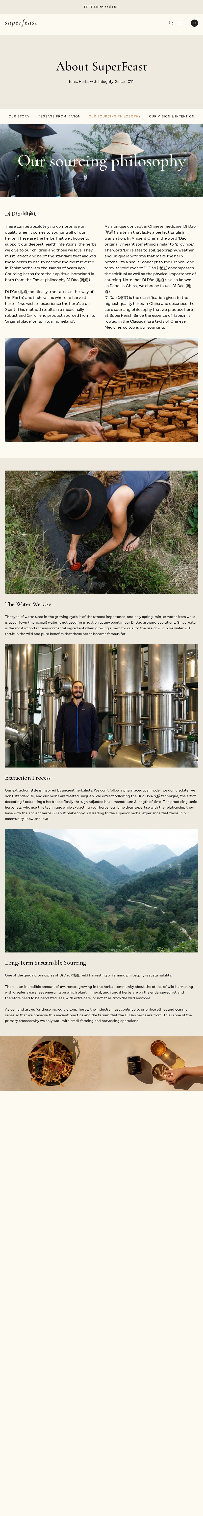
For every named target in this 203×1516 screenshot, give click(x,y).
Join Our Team (17, 1441)
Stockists (13, 1384)
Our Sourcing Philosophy (115, 116)
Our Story (19, 116)
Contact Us (64, 1417)
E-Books (39, 1393)
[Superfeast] (21, 22)
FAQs (58, 1376)
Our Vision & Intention (171, 116)
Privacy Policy (66, 1399)
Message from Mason (59, 116)
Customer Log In (68, 1408)
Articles (38, 1376)
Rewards (12, 1402)
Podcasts (39, 1384)
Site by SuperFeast (181, 1492)
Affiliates (13, 1393)
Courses (39, 1402)
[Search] (171, 23)
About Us (13, 1376)
